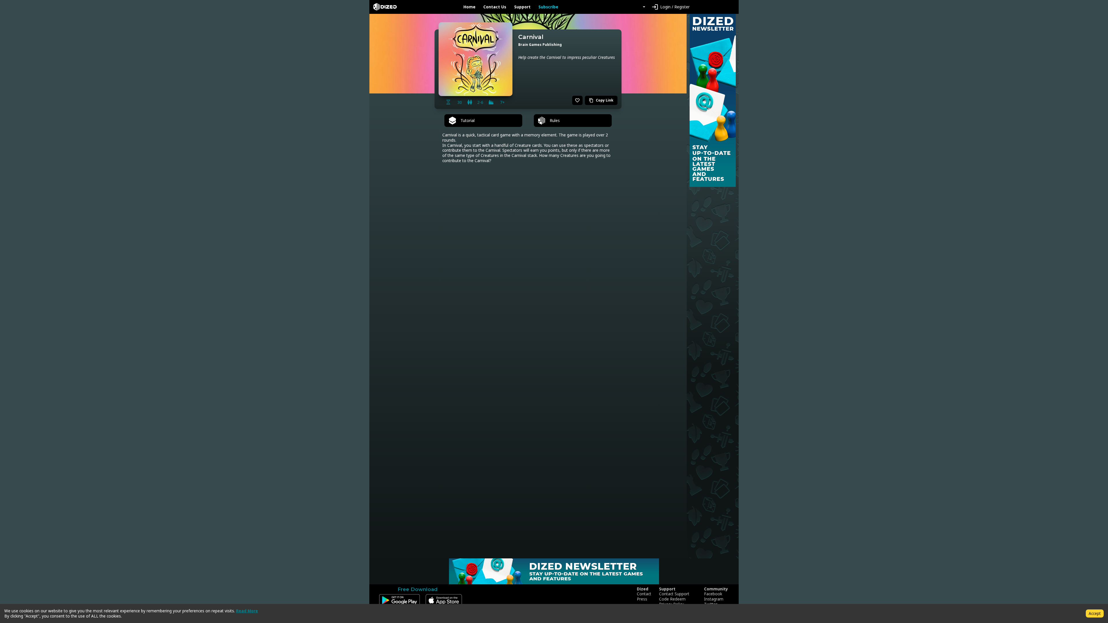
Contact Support (674, 593)
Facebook (713, 593)
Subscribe (548, 7)
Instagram (713, 599)
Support (522, 7)
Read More (247, 610)
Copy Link (601, 100)
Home (469, 7)
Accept (1095, 613)
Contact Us (494, 7)
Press (642, 599)
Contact (644, 593)
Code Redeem (672, 599)
